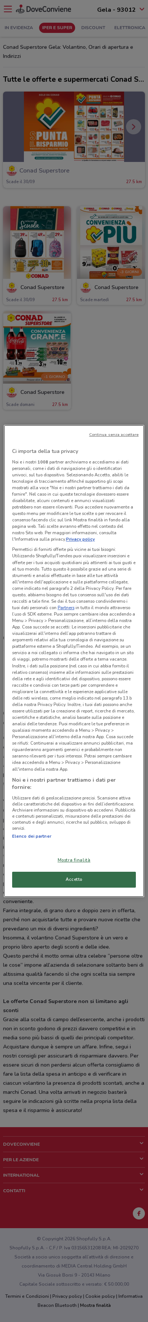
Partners (66, 608)
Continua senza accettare (114, 434)
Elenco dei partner (31, 836)
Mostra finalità (74, 860)
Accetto (74, 879)
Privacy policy (80, 539)
